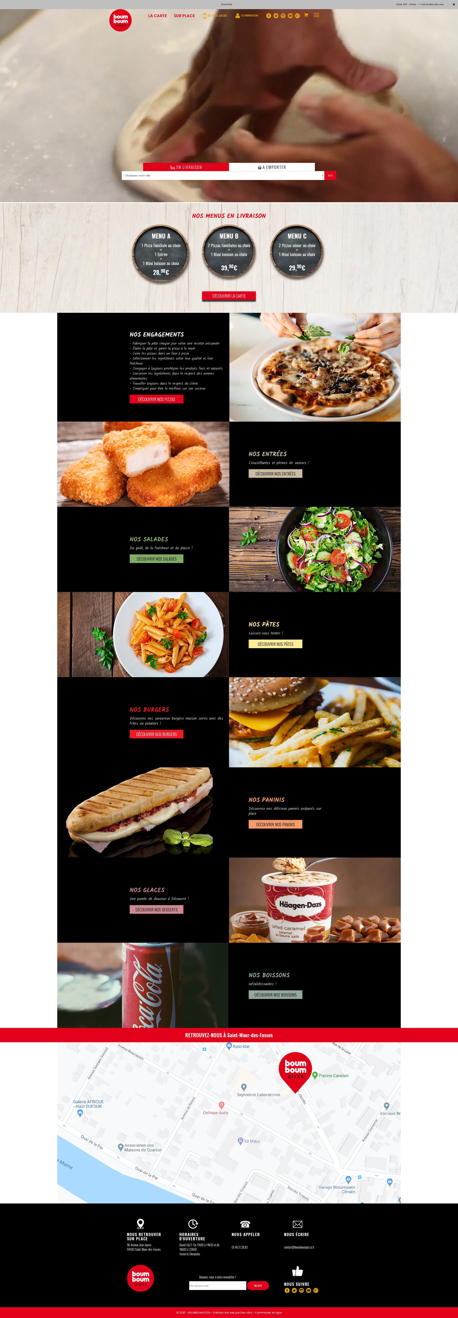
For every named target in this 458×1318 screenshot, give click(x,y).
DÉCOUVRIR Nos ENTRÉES (275, 473)
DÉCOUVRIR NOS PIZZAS (156, 399)
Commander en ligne (268, 1312)
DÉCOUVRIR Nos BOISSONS (276, 994)
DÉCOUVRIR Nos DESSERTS (156, 909)
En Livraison (188, 167)
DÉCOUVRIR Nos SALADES (157, 558)
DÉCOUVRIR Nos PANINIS (275, 824)
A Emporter (273, 167)
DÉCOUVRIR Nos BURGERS (156, 734)
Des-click (246, 1312)
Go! (330, 175)
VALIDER (258, 1285)
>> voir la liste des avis (431, 4)
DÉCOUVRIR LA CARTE (229, 295)
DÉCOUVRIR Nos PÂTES (275, 644)
